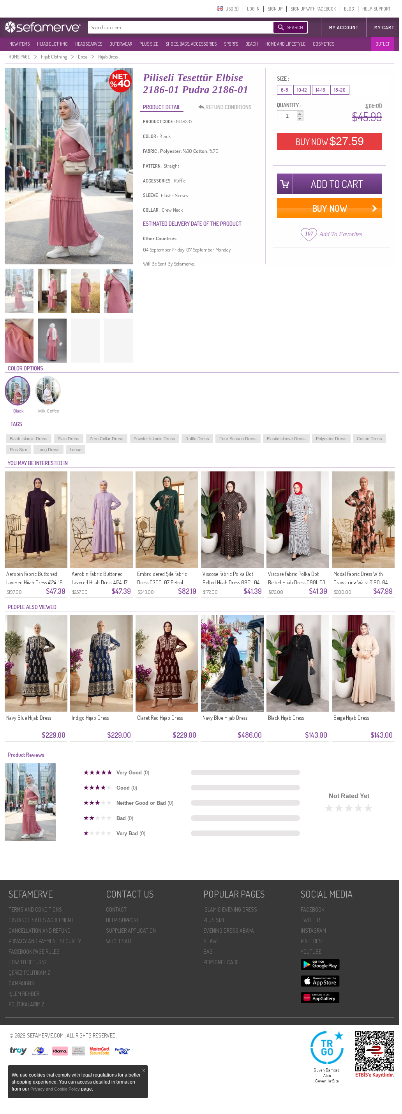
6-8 (284, 90)
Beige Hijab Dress (351, 717)
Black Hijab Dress (286, 717)
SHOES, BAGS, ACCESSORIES (191, 44)
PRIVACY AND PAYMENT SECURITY (45, 941)
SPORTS (231, 44)
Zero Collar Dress (106, 438)
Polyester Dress (331, 438)
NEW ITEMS (19, 44)
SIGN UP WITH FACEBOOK (313, 9)
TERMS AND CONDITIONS (35, 909)
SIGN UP (275, 9)
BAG (208, 951)
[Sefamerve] (44, 27)
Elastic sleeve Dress (286, 438)
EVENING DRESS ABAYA (228, 930)
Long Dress (48, 449)
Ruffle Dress (197, 438)
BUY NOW (330, 141)
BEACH (251, 44)
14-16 (320, 90)
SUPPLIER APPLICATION (131, 930)
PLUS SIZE (148, 44)
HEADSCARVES (88, 44)
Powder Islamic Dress (154, 438)
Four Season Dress (238, 438)
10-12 (302, 90)
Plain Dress (68, 438)
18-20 (340, 90)
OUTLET (383, 44)
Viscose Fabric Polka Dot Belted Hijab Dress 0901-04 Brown (231, 582)
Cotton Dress (369, 438)
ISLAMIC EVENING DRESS (230, 909)
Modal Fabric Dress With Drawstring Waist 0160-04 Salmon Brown (360, 582)
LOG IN (253, 9)
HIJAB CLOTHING (52, 44)
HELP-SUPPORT (376, 9)
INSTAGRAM (313, 930)
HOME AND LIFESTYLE (285, 44)
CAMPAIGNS (21, 983)
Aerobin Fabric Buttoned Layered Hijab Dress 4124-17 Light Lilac (99, 582)
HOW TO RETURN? (27, 962)
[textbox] (173, 27)
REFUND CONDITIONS (229, 107)
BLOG (349, 9)
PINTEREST (312, 941)
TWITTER (310, 920)
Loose (75, 449)
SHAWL (211, 941)
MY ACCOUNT (343, 27)
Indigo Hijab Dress (90, 717)
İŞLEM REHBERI (25, 993)
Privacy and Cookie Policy (55, 1089)
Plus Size (18, 449)
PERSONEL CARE (221, 962)
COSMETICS (323, 44)
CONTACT (116, 909)
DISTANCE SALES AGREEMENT (41, 920)
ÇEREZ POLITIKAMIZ (29, 972)
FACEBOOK (312, 909)
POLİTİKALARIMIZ (26, 1004)
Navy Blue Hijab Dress (28, 717)
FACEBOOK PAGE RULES (34, 951)
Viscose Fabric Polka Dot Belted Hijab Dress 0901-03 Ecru (296, 582)
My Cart (384, 27)
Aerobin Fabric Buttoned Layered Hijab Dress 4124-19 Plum (34, 582)
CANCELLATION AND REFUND (40, 930)
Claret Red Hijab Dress (160, 717)
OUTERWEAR (120, 44)
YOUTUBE (311, 951)
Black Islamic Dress (29, 438)
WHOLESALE (119, 941)
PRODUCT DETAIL (161, 107)
